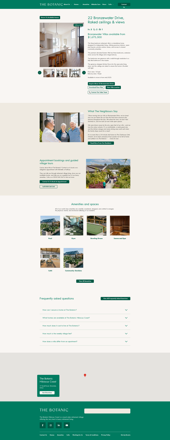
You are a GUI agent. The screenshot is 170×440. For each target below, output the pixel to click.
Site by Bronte (125, 435)
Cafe (110, 4)
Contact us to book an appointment (54, 182)
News (104, 4)
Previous (39, 72)
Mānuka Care (95, 4)
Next (84, 72)
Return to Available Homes (50, 17)
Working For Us (78, 435)
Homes (76, 4)
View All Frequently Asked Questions (115, 298)
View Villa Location (113, 87)
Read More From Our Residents (100, 143)
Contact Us (124, 4)
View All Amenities (85, 281)
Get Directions (47, 393)
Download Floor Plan (96, 87)
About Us (67, 4)
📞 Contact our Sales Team (98, 92)
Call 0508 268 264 (48, 187)
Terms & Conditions (92, 435)
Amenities (86, 4)
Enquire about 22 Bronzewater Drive (101, 84)
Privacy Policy (105, 435)
